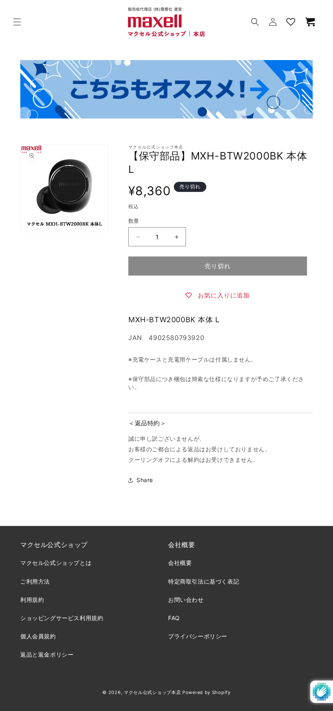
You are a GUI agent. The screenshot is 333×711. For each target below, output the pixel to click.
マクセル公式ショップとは (55, 562)
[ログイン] (273, 22)
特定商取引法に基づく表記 (203, 581)
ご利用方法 (35, 581)
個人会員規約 (38, 636)
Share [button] (144, 479)
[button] (17, 22)
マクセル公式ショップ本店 (152, 692)
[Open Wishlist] (291, 22)
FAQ (174, 617)
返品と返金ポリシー (47, 654)
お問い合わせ (186, 599)
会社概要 (180, 562)
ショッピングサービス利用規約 (61, 617)
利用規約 (32, 599)
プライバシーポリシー (197, 636)
